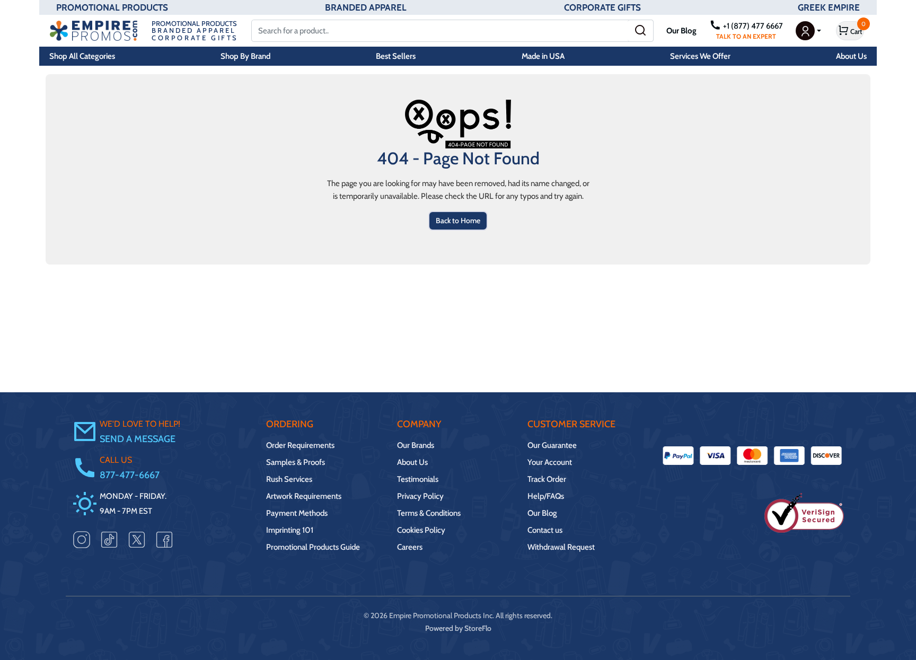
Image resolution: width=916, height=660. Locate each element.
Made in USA (543, 56)
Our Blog (681, 31)
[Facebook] (164, 539)
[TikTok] (109, 539)
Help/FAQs (545, 496)
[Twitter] (136, 539)
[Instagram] (81, 539)
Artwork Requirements (303, 496)
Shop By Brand (245, 56)
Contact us (544, 530)
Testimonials (417, 479)
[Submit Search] (641, 31)
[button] (808, 30)
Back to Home (458, 220)
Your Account (549, 462)
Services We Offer (700, 56)
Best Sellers (396, 56)
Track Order (546, 479)
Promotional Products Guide (313, 547)
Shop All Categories (82, 56)
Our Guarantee (552, 445)
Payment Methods (297, 513)
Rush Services (289, 479)
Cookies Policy (421, 530)
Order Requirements (300, 445)
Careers (409, 547)
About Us (851, 56)
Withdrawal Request (561, 547)
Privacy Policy (420, 496)
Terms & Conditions (429, 513)
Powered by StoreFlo (458, 628)
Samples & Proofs (295, 462)
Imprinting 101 (289, 530)
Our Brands (415, 445)
